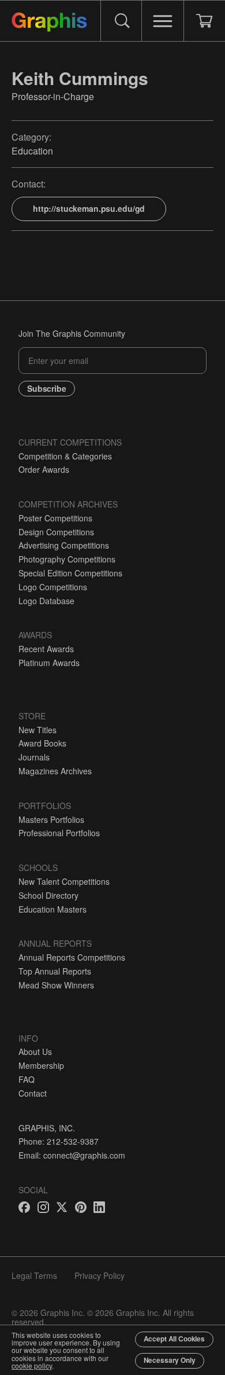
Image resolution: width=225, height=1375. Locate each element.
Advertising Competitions (63, 545)
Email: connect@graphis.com (71, 1155)
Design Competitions (56, 532)
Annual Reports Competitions (71, 957)
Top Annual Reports (54, 971)
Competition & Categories (65, 456)
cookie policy (32, 1365)
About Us (35, 1051)
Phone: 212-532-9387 (58, 1141)
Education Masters (52, 909)
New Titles (37, 730)
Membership (41, 1065)
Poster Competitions (55, 518)
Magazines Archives (55, 771)
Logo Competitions (52, 587)
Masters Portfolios (51, 819)
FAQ (26, 1079)
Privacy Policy (99, 1275)
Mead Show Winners (56, 985)
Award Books (42, 743)
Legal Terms (34, 1275)
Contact (32, 1093)
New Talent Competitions (64, 881)
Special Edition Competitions (70, 573)
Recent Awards (46, 649)
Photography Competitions (66, 559)
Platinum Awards (49, 662)
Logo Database (46, 600)
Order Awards (43, 469)
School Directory (48, 895)
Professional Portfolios (59, 833)
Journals (34, 757)
